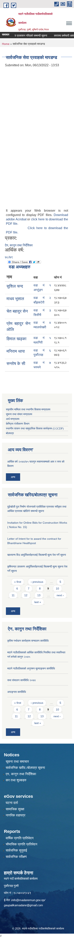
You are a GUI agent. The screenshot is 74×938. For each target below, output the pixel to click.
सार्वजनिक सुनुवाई (16, 850)
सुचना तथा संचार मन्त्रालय (19, 414)
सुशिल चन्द (15, 286)
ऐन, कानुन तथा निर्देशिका (19, 245)
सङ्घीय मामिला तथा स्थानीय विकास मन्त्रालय (28, 409)
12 (25, 595)
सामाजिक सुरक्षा (15, 809)
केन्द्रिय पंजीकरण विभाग (17, 423)
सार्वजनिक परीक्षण (16, 857)
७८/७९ (9, 257)
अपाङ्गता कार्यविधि (16, 691)
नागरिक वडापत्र (15, 815)
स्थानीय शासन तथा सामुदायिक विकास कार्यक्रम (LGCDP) (35, 428)
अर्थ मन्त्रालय (12, 419)
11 (13, 595)
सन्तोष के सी (16, 363)
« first (17, 581)
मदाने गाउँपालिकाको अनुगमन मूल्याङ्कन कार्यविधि (31, 668)
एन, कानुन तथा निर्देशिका (21, 774)
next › (60, 595)
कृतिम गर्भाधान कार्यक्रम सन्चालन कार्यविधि (28, 640)
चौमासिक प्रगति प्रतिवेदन (21, 844)
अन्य (13, 477)
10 (57, 588)
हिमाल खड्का (16, 338)
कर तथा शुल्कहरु (16, 780)
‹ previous (37, 581)
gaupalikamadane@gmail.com (23, 905)
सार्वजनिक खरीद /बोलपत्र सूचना (25, 768)
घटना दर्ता (12, 803)
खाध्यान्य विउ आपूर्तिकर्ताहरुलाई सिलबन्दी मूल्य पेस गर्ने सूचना (36, 554)
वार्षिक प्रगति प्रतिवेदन (20, 838)
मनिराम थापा (16, 351)
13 (38, 595)
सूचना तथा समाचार (17, 761)
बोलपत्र (10, 433)
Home (5, 43)
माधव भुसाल (15, 298)
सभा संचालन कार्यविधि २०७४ (21, 680)
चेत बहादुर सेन (17, 311)
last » (37, 602)
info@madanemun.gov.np (27, 900)
